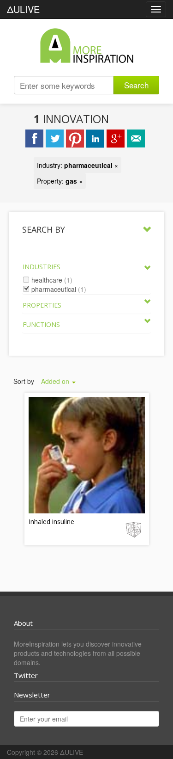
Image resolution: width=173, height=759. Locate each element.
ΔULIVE (23, 9)
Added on (56, 381)
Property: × (60, 180)
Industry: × (77, 165)
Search (136, 85)
